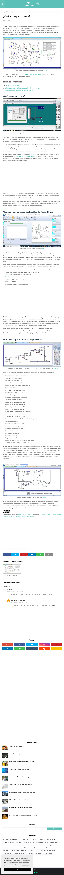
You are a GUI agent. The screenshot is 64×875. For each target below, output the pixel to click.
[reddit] (44, 648)
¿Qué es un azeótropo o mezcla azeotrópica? (23, 815)
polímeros (12, 850)
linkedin (46, 70)
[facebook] (20, 644)
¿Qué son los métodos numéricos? (19, 769)
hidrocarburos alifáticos (22, 847)
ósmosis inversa (39, 856)
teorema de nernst (47, 853)
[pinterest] (56, 644)
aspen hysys (14, 12)
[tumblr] (32, 648)
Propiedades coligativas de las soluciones (22, 754)
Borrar (14, 597)
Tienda (46, 869)
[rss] (56, 648)
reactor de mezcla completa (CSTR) (46, 850)
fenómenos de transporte (47, 845)
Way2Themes (37, 872)
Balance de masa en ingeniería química (21, 807)
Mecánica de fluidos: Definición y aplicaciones (23, 777)
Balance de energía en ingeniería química (22, 792)
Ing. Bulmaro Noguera (24, 514)
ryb (43, 248)
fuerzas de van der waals (8, 847)
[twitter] (32, 644)
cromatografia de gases (8, 842)
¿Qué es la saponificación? (17, 746)
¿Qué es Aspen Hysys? (13, 85)
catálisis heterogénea (50, 839)
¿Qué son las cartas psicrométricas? (20, 784)
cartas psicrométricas (38, 839)
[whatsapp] (20, 648)
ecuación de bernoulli (29, 842)
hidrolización (48, 847)
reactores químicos (19, 853)
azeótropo (5, 839)
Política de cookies (37, 869)
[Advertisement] (32, 176)
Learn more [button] (25, 865)
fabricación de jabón (34, 845)
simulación (25, 549)
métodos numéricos (9, 197)
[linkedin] (7, 648)
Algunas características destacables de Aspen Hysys (22, 88)
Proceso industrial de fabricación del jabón (22, 761)
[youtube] (7, 644)
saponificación (29, 853)
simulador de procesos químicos (33, 74)
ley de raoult (56, 847)
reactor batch (33, 850)
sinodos (55, 368)
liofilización (5, 850)
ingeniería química (16, 549)
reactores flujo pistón (8, 853)
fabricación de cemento (20, 845)
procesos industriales (22, 850)
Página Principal (6, 12)
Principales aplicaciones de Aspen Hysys (19, 91)
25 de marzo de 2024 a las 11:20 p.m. (15, 591)
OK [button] (17, 869)
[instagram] (44, 644)
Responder (10, 597)
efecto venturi (39, 842)
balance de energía (29, 156)
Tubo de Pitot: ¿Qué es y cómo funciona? (21, 800)
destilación (18, 842)
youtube (45, 497)
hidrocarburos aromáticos (36, 847)
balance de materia (25, 839)
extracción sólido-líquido (51, 842)
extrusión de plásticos (8, 845)
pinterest (48, 133)
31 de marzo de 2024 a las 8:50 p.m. (19, 602)
